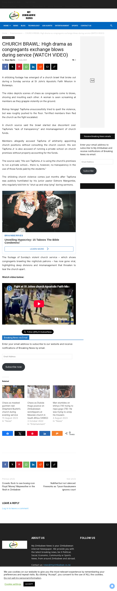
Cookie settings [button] (13, 584)
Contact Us (86, 6)
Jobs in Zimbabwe (55, 6)
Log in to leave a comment (15, 508)
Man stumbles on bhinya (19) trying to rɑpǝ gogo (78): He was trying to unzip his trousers (63, 408)
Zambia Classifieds (72, 6)
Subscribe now (13, 366)
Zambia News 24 (38, 6)
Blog (23, 25)
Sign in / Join (30, 2)
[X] (12, 67)
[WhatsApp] (26, 67)
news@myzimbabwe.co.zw (57, 564)
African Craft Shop (9, 6)
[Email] (47, 67)
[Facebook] (5, 67)
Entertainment (62, 25)
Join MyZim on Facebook (97, 186)
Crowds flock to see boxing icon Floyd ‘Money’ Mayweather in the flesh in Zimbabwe (18, 486)
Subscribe (88, 170)
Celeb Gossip (24, 6)
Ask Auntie (47, 25)
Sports (75, 25)
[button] (111, 25)
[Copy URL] (54, 67)
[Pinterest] (19, 67)
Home (6, 25)
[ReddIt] (40, 67)
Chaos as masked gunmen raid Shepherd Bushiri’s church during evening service (11, 408)
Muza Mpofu (10, 60)
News (15, 25)
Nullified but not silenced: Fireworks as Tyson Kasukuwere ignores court (59, 486)
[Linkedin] (33, 67)
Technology (34, 25)
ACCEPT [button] (29, 584)
